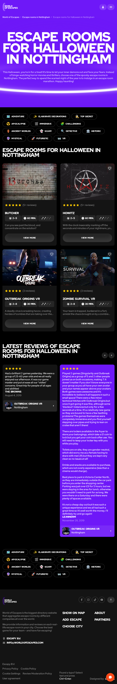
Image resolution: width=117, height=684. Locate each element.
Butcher (12, 213)
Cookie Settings (11, 673)
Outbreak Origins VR (22, 299)
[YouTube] (102, 600)
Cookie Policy (28, 668)
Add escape (72, 619)
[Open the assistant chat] (110, 677)
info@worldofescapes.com (25, 642)
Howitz (68, 213)
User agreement (11, 678)
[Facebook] (82, 600)
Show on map (73, 612)
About (99, 612)
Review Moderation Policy (37, 673)
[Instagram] (88, 600)
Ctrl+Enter (65, 678)
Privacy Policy (10, 668)
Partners (102, 619)
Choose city (72, 626)
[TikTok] (95, 600)
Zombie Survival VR (79, 299)
